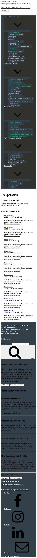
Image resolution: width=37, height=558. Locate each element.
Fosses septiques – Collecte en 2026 (21, 102)
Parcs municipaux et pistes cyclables (21, 135)
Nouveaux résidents (16, 83)
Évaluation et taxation (16, 84)
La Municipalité (14, 33)
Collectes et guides (15, 156)
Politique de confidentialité (9, 381)
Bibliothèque (13, 126)
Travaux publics (14, 88)
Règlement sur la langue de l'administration (15, 490)
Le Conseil (13, 43)
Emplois (12, 187)
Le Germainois (14, 103)
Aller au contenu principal (9, 2)
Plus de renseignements (12, 224)
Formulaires (13, 185)
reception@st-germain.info (9, 333)
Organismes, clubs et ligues (18, 136)
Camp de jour (14, 128)
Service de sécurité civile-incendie (20, 86)
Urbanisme (13, 90)
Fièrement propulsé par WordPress (12, 556)
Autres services (14, 105)
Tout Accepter (5, 384)
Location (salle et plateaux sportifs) (20, 133)
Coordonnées (13, 182)
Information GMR (15, 157)
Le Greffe (12, 48)
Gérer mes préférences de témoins (12, 485)
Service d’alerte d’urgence (17, 79)
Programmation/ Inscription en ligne (20, 129)
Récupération (8, 215)
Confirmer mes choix (15, 478)
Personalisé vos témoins (16, 384)
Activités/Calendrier (16, 124)
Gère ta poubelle (14, 154)
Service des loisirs (15, 123)
